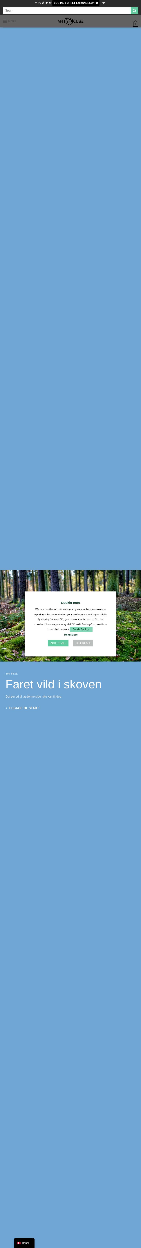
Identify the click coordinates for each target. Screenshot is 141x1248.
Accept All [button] (58, 643)
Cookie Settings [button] (81, 629)
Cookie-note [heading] (70, 603)
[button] (76, 3)
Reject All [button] (83, 643)
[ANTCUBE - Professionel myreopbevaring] (70, 21)
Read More (71, 634)
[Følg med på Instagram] (40, 3)
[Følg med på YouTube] (50, 3)
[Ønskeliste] (103, 3)
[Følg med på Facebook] (36, 3)
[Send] (134, 10)
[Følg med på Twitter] (47, 3)
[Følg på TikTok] (43, 3)
